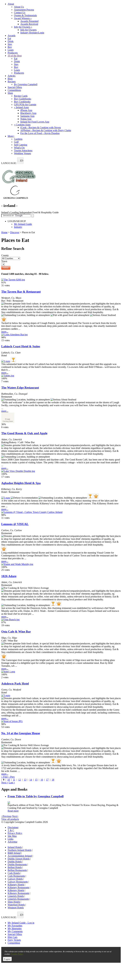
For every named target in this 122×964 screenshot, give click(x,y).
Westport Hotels (16, 907)
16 (42, 779)
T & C (11, 830)
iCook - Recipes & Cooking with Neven (40, 127)
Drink (11, 41)
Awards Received (29, 24)
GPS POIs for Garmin (25, 104)
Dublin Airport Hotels (19, 858)
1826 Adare (8, 576)
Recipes (12, 81)
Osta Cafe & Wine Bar (16, 631)
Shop (10, 93)
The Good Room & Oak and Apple (24, 433)
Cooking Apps (22, 124)
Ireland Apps (21, 107)
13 (25, 779)
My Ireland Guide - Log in (21, 922)
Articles (11, 75)
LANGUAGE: (9, 163)
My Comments (15, 931)
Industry (18, 227)
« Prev (11, 776)
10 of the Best (15, 55)
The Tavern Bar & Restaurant (21, 291)
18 (53, 779)
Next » (4, 782)
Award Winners (23, 18)
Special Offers (15, 87)
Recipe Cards (20, 96)
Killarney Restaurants (18, 887)
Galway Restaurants (18, 881)
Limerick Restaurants (18, 899)
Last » (12, 782)
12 (19, 779)
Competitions (14, 90)
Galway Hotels (15, 878)
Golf (16, 141)
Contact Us (19, 12)
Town (4, 261)
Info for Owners (23, 27)
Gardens (18, 139)
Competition (14, 942)
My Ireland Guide (23, 224)
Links (10, 839)
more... (4, 331)
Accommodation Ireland (20, 855)
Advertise (12, 841)
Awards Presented (29, 21)
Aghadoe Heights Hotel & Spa (21, 483)
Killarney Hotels (16, 884)
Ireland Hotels (15, 847)
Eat (9, 38)
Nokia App (25, 119)
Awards (11, 35)
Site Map (12, 836)
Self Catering (20, 144)
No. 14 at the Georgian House (20, 733)
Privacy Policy (15, 833)
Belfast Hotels (15, 867)
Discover (14, 232)
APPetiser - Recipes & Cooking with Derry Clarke (45, 130)
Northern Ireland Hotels (19, 850)
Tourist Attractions (23, 150)
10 (8, 779)
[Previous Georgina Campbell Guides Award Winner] (13, 359)
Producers (13, 52)
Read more (13, 810)
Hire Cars (12, 937)
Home (4, 232)
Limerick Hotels (16, 896)
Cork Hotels (14, 873)
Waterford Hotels (16, 904)
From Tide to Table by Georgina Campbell (36, 796)
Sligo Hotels (14, 901)
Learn (11, 50)
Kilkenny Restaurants (18, 893)
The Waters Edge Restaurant (20, 387)
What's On (19, 147)
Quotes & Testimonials (25, 15)
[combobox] (20, 160)
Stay (10, 44)
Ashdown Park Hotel (15, 683)
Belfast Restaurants (17, 870)
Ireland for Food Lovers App (34, 121)
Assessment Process (24, 9)
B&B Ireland (14, 853)
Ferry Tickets (14, 940)
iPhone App (26, 110)
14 (30, 779)
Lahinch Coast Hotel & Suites (20, 346)
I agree (7, 958)
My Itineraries (15, 928)
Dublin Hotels (15, 861)
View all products (10, 819)
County (5, 255)
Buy (10, 47)
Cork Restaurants (16, 876)
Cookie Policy (17, 953)
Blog (10, 78)
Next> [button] (15, 816)
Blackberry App (28, 113)
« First (4, 776)
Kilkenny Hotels (16, 890)
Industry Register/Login (32, 32)
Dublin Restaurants (17, 864)
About (11, 4)
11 (14, 779)
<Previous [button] (6, 816)
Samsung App (27, 116)
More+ (11, 136)
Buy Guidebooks (22, 98)
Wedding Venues (22, 153)
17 (47, 779)
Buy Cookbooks (22, 101)
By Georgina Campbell (25, 84)
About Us (19, 6)
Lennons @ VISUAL (15, 524)
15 (36, 779)
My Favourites (15, 925)
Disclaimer (13, 827)
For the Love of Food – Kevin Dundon (40, 133)
